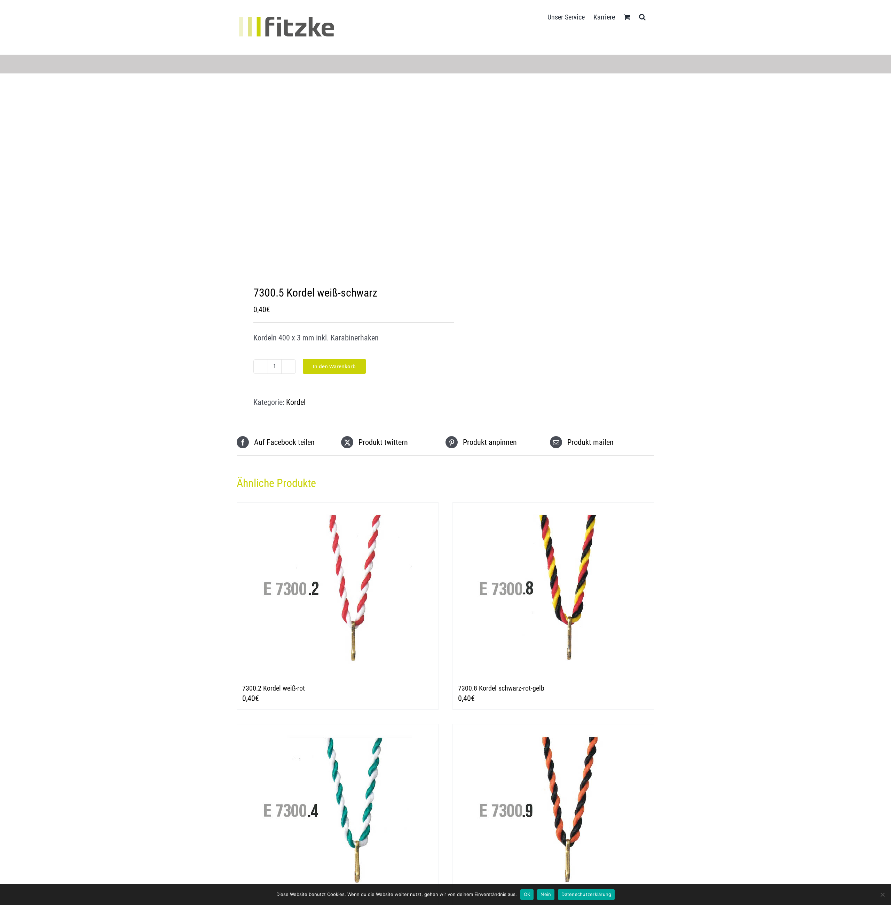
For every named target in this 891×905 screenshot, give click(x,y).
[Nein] (882, 894)
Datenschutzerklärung (586, 894)
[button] (642, 16)
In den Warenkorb (334, 366)
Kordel (296, 402)
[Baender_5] (337, 181)
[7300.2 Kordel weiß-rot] (337, 590)
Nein (546, 894)
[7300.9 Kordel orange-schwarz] (553, 811)
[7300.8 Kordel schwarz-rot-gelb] (553, 590)
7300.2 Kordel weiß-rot (273, 688)
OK (527, 894)
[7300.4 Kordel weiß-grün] (337, 811)
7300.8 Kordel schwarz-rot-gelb (501, 688)
